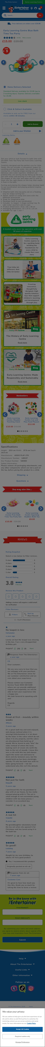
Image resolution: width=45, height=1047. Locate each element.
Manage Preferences (22, 1042)
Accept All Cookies (22, 1029)
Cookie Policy (31, 1023)
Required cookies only (22, 1036)
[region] (22, 1027)
